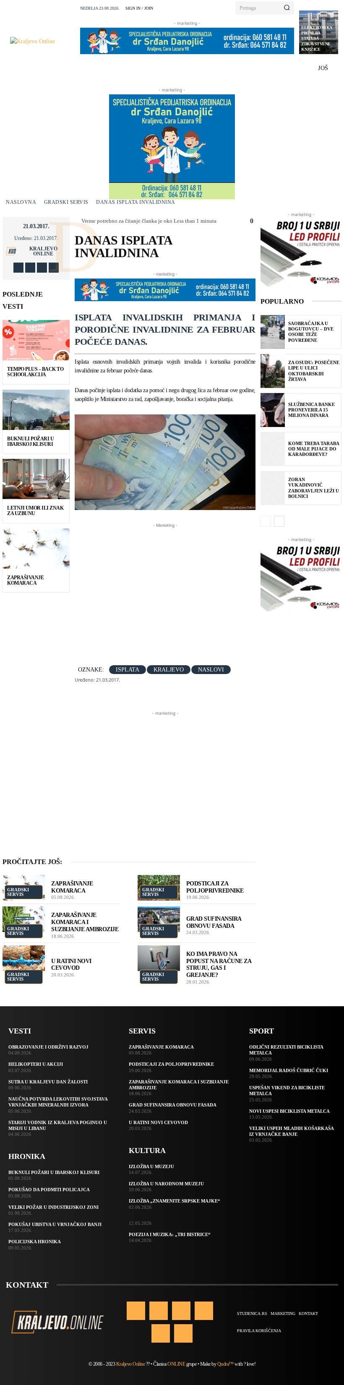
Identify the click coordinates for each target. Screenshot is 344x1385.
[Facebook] (18, 268)
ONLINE (176, 1364)
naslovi (211, 669)
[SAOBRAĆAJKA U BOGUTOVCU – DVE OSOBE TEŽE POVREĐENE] (273, 332)
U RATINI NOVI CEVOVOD (158, 1122)
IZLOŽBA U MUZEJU (151, 1166)
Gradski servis (66, 202)
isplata (127, 669)
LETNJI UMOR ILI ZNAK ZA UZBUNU (35, 510)
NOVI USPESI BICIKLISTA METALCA (289, 1111)
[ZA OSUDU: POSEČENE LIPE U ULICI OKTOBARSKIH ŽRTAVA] (273, 371)
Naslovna (21, 202)
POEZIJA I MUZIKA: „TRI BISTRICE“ (170, 1234)
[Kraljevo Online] (42, 41)
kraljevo (169, 669)
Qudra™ (225, 1364)
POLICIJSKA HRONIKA (34, 1241)
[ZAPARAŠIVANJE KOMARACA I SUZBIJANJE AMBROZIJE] (24, 919)
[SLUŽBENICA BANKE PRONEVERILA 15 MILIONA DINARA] (273, 410)
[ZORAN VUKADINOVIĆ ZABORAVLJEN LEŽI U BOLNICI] (273, 488)
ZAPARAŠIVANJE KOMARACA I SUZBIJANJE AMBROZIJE (84, 922)
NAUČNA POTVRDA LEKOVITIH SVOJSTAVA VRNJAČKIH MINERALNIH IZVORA (58, 1101)
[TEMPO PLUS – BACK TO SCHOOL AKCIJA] (36, 340)
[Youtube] (54, 268)
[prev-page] (266, 521)
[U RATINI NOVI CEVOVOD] (24, 958)
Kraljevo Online (43, 251)
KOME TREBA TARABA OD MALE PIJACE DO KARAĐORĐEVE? (313, 449)
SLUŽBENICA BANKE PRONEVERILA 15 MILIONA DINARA (311, 410)
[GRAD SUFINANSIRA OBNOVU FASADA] (159, 919)
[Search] (286, 8)
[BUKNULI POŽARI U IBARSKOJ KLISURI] (36, 410)
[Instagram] (30, 268)
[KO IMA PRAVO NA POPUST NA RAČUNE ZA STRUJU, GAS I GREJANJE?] (159, 958)
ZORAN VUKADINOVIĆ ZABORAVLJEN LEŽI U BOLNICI (313, 488)
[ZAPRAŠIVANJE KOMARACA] (36, 548)
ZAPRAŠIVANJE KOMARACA (25, 580)
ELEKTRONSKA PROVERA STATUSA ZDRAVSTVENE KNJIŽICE (316, 38)
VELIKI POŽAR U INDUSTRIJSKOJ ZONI (53, 1207)
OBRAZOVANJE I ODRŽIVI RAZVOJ (48, 1046)
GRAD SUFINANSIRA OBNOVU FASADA (172, 1104)
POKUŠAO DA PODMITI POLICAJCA (49, 1189)
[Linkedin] (181, 1311)
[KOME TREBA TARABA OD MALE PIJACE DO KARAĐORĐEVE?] (273, 449)
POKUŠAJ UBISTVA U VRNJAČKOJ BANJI (55, 1224)
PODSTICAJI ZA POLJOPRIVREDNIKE (171, 1064)
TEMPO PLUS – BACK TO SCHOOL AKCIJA (35, 371)
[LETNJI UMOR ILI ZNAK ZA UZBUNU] (36, 479)
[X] (42, 268)
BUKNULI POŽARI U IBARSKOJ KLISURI (30, 441)
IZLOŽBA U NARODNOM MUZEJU (166, 1183)
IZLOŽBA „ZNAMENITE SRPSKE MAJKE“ (174, 1200)
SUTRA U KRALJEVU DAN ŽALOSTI (48, 1081)
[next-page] (279, 521)
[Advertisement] (209, 588)
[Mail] (204, 1311)
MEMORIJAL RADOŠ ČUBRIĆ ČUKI (288, 1070)
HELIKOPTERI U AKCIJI (35, 1064)
